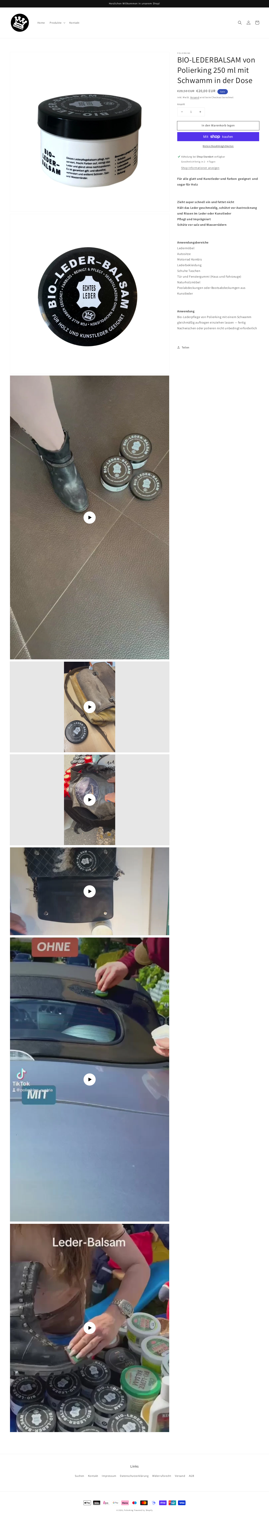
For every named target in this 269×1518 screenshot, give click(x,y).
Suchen (79, 1476)
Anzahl (181, 104)
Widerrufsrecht (161, 1476)
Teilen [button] (185, 347)
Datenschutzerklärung (134, 1476)
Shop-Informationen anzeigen (200, 168)
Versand (194, 97)
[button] (240, 22)
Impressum (109, 1476)
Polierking (128, 1510)
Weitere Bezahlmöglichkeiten (218, 146)
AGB (191, 1476)
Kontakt (93, 1476)
